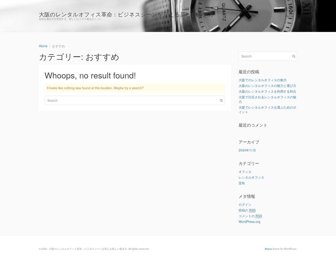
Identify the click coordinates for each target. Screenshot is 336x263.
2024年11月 (247, 150)
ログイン (245, 204)
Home (289, 16)
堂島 (242, 183)
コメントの (250, 216)
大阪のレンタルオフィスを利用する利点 (267, 91)
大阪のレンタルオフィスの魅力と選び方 (267, 85)
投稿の (247, 210)
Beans (268, 248)
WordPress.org (249, 221)
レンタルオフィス (251, 177)
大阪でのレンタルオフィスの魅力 (263, 80)
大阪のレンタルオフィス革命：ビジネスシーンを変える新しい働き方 (126, 14)
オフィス (245, 171)
